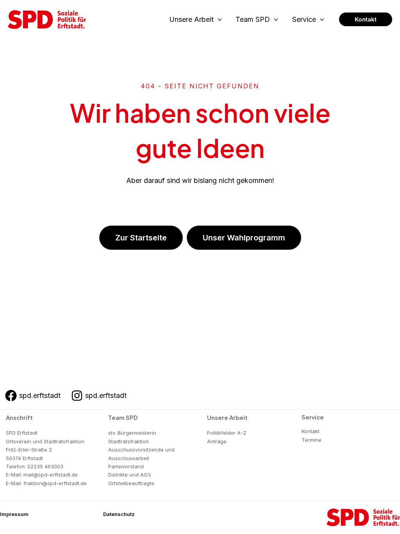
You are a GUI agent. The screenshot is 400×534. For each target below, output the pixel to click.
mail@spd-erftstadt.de (50, 474)
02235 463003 (45, 466)
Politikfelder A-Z (226, 433)
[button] (218, 19)
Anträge (217, 441)
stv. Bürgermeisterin (132, 433)
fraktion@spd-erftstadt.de (55, 483)
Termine (311, 440)
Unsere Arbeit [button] (191, 19)
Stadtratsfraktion (128, 441)
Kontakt (311, 431)
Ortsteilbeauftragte (131, 483)
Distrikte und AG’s (129, 474)
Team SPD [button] (253, 19)
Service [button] (304, 19)
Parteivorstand (126, 466)
